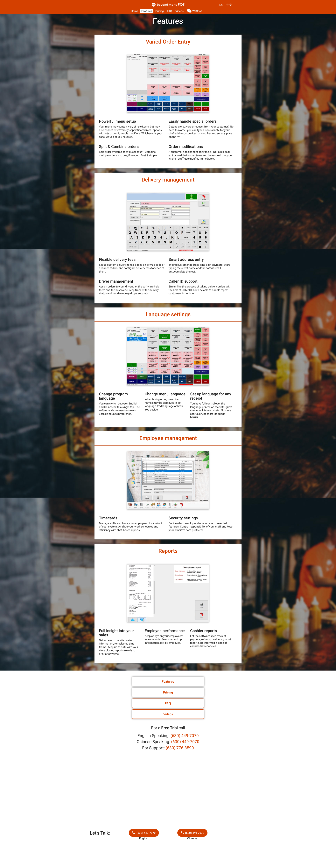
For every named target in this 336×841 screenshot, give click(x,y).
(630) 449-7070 (185, 735)
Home (134, 10)
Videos (179, 10)
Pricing (159, 10)
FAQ (169, 10)
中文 (229, 4)
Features (146, 10)
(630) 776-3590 (180, 748)
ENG (220, 4)
